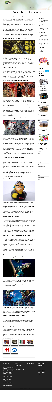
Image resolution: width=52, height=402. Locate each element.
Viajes (39, 179)
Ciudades (39, 155)
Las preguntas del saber (41, 166)
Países (39, 173)
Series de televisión (41, 177)
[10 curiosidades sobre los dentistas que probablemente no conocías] (43, 83)
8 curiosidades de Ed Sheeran (43, 103)
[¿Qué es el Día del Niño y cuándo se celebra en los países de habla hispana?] (43, 140)
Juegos (39, 164)
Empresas (39, 158)
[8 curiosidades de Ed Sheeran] (43, 97)
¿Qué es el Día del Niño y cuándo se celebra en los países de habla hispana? (7, 384)
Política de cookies (41, 367)
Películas (39, 175)
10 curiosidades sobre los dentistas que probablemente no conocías (8, 367)
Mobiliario (39, 168)
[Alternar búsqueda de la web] (49, 7)
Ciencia (39, 153)
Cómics (39, 157)
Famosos (39, 162)
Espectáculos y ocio (41, 160)
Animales (39, 151)
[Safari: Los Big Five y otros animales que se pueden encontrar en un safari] (43, 125)
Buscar (47, 71)
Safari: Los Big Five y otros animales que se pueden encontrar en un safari (7, 379)
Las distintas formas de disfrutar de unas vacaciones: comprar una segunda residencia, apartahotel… (43, 117)
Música (5, 355)
